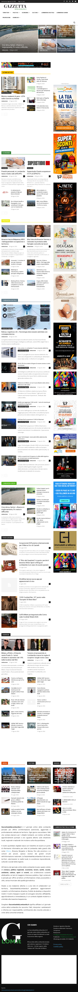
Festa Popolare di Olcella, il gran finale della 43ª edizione (42, 79)
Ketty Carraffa (59, 781)
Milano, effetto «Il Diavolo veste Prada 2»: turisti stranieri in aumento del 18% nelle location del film (12, 656)
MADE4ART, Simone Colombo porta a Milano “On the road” (38, 777)
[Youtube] (75, 1)
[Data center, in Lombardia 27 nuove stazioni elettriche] (8, 352)
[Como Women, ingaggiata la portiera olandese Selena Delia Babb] (31, 690)
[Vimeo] (72, 1)
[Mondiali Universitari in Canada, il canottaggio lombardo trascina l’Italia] (31, 714)
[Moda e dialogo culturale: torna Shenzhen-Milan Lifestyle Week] (5, 789)
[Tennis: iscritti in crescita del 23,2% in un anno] (31, 702)
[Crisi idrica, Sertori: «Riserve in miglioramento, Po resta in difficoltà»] (19, 41)
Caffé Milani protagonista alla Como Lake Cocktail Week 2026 (33, 616)
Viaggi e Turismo (6, 649)
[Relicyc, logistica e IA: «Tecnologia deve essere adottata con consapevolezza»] (26, 317)
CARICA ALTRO (64, 884)
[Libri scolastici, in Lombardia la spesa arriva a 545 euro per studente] (31, 192)
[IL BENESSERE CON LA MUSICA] (57, 802)
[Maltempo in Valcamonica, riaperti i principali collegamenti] (5, 272)
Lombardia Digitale (7, 328)
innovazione (5, 990)
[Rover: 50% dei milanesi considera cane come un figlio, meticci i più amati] (5, 702)
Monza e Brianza (6, 93)
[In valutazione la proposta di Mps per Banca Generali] (5, 192)
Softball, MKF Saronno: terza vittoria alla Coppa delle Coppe (43, 680)
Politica (4, 236)
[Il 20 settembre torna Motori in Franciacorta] (31, 108)
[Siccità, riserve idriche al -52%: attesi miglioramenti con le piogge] (31, 520)
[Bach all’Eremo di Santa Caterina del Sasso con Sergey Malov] (31, 811)
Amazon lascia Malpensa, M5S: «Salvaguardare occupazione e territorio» (13, 241)
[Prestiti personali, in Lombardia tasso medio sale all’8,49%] (47, 46)
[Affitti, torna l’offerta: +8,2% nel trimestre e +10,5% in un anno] (31, 203)
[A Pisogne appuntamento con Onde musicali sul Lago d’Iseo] (31, 800)
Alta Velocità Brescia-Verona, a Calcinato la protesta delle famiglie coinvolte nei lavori (39, 241)
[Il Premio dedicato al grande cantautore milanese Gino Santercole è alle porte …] (57, 789)
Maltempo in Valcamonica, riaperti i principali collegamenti (17, 271)
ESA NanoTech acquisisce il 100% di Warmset (31, 419)
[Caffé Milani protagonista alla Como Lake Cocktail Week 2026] (9, 620)
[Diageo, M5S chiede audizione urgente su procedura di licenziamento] (31, 283)
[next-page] (6, 114)
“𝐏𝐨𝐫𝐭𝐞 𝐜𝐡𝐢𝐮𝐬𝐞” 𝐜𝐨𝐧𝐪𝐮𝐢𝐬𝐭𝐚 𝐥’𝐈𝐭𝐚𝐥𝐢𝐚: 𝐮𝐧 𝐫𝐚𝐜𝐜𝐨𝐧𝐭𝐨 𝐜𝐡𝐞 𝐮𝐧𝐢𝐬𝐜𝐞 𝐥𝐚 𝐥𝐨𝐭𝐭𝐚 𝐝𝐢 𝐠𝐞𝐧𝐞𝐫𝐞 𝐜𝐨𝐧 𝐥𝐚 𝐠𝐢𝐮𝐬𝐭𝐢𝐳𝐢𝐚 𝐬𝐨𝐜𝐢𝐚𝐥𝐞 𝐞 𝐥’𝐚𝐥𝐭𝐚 (69, 875)
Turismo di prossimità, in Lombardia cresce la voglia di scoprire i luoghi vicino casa (38, 655)
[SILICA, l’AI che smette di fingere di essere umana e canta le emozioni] (8, 368)
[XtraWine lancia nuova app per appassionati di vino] (9, 585)
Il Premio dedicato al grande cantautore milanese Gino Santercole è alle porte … (69, 790)
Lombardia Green (6, 504)
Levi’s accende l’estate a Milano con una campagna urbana (17, 811)
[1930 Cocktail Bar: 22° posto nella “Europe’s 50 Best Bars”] (9, 603)
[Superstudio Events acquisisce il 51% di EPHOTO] (39, 163)
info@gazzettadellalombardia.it (63, 935)
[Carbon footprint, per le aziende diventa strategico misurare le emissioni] (31, 490)
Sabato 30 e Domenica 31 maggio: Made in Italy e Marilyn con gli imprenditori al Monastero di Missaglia (69, 836)
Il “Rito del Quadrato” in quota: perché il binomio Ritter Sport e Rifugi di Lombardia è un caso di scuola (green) (34, 562)
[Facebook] (64, 1)
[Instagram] (67, 1)
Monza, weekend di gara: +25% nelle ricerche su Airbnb (13, 97)
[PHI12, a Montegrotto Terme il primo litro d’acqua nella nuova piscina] (31, 725)
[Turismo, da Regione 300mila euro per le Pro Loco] (5, 680)
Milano (8, 851)
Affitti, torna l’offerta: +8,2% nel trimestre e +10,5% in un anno (42, 203)
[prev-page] (2, 114)
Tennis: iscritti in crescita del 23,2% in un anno (44, 701)
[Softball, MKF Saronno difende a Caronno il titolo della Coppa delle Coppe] (5, 725)
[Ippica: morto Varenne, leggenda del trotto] (5, 714)
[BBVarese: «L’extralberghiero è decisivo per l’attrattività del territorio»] (31, 89)
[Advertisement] (53, 7)
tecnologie (22, 990)
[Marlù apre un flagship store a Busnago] (31, 100)
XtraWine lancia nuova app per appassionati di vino (30, 580)
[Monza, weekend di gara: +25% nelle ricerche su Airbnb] (13, 85)
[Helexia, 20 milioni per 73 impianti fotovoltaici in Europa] (31, 502)
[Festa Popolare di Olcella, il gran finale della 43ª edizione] (31, 80)
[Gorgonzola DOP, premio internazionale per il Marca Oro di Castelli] (9, 549)
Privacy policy (57, 944)
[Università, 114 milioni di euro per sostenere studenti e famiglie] (5, 262)
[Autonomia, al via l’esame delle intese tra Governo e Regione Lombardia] (31, 272)
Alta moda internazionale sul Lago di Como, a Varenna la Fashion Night (13, 777)
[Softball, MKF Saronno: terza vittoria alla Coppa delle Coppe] (31, 680)
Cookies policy (58, 946)
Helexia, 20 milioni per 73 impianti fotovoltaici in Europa (43, 501)
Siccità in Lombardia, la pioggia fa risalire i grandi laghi (43, 510)
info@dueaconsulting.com (68, 937)
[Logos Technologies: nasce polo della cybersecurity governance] (8, 441)
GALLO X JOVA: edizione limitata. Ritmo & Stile (69, 810)
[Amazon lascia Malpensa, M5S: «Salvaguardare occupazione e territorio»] (66, 46)
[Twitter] (70, 1)
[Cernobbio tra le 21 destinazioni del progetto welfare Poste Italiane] (5, 690)
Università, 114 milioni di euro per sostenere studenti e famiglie (18, 262)
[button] (74, 22)
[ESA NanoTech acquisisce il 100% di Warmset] (8, 424)
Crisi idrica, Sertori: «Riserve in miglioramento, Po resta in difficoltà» (12, 509)
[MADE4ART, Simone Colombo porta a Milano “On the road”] (66, 32)
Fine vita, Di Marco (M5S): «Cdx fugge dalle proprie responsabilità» (43, 262)
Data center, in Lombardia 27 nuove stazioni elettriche (33, 348)
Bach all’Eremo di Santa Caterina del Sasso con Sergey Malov (43, 811)
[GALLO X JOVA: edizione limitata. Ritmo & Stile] (57, 810)
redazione (5, 50)
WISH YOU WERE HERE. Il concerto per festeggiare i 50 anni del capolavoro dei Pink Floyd (64, 775)
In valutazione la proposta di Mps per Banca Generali (16, 192)
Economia (4, 168)
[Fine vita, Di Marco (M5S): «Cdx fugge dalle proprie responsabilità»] (31, 262)
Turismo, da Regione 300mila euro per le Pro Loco (17, 680)
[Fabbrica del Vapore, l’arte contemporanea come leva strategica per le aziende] (31, 789)
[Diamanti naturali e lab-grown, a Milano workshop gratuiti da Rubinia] (5, 800)
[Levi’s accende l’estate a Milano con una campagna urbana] (5, 811)
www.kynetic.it (30, 990)
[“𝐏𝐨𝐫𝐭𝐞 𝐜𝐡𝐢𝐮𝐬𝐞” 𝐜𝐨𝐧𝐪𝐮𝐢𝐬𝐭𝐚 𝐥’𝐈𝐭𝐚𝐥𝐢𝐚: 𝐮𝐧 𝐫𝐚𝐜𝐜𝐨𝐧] (56, 872)
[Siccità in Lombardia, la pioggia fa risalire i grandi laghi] (31, 511)
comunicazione (14, 990)
